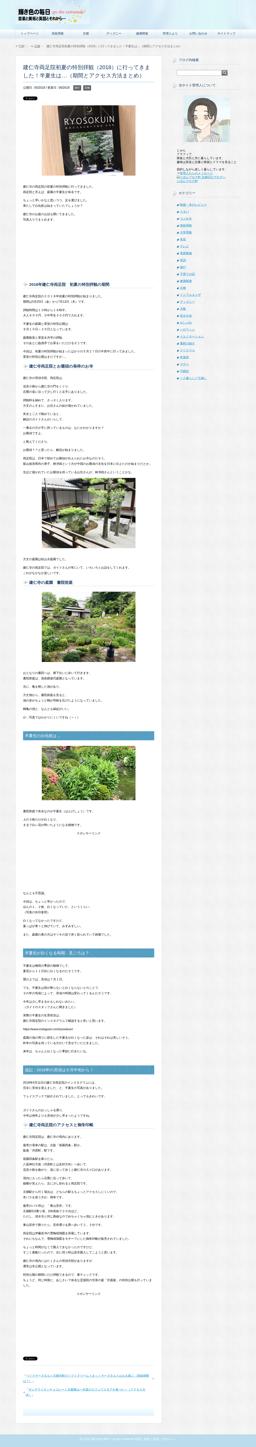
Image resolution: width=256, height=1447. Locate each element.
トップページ (30, 33)
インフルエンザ (190, 294)
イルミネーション (192, 336)
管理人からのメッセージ (196, 173)
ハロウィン (187, 329)
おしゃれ (186, 322)
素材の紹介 (187, 343)
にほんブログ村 (187, 181)
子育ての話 (187, 274)
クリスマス (187, 350)
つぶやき (186, 218)
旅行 (77, 87)
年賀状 (184, 357)
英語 (183, 260)
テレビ (184, 246)
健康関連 (142, 33)
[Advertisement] (88, 251)
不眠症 (184, 371)
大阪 (183, 308)
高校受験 (58, 33)
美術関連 (186, 253)
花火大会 (186, 315)
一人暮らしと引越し (193, 378)
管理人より (170, 33)
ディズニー (113, 33)
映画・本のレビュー (193, 204)
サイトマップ (226, 33)
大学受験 (186, 232)
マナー (184, 364)
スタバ (184, 211)
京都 (86, 33)
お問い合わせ (198, 33)
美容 (183, 239)
